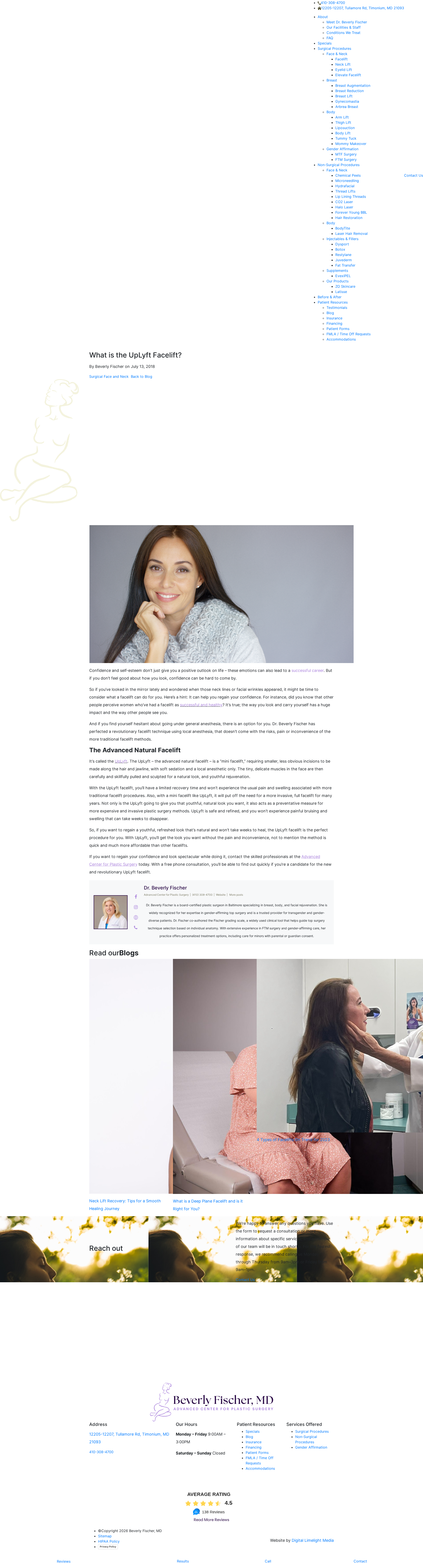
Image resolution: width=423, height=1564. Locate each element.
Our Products (338, 281)
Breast (332, 80)
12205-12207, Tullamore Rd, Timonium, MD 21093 (362, 8)
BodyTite (342, 228)
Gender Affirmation (342, 149)
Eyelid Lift (343, 69)
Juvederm (343, 260)
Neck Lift (343, 64)
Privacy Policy (108, 1546)
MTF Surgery (346, 154)
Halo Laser (344, 207)
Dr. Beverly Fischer (165, 888)
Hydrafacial (344, 186)
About (323, 17)
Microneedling (347, 180)
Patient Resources (333, 302)
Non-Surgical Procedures (339, 165)
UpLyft (121, 761)
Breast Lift (343, 96)
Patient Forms (338, 328)
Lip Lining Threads (350, 196)
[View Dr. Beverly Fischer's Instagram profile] (135, 907)
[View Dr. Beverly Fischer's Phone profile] (135, 927)
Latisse (341, 291)
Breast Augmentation (352, 85)
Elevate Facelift (348, 75)
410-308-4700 (333, 2)
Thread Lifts (345, 191)
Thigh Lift (343, 122)
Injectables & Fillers (342, 239)
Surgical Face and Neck (109, 376)
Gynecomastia (347, 101)
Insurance (334, 318)
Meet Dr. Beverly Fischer (347, 22)
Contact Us (413, 175)
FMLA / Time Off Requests (349, 334)
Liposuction (345, 128)
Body (331, 112)
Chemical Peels (348, 175)
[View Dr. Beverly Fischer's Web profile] (135, 917)
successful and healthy (201, 704)
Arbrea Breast (346, 106)
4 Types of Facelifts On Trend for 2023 (293, 1139)
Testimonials (337, 307)
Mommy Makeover (350, 143)
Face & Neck (337, 54)
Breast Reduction (349, 91)
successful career (307, 670)
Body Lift (343, 133)
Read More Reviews (211, 1520)
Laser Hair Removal (351, 233)
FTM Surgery (346, 159)
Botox (340, 249)
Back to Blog (141, 376)
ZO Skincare (345, 286)
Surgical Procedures (334, 48)
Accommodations (341, 339)
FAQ (330, 38)
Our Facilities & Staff (344, 27)
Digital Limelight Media (313, 1540)
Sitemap (105, 1536)
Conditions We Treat (343, 32)
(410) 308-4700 (202, 894)
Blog (330, 313)
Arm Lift (342, 117)
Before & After (329, 297)
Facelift (341, 59)
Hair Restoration (348, 217)
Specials (325, 43)
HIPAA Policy (109, 1541)
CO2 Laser (344, 202)
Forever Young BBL (351, 212)
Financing (335, 323)
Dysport (342, 244)
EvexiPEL (343, 276)
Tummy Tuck (345, 138)
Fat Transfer (345, 265)
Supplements (337, 270)
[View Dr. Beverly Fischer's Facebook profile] (135, 897)
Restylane (343, 254)
